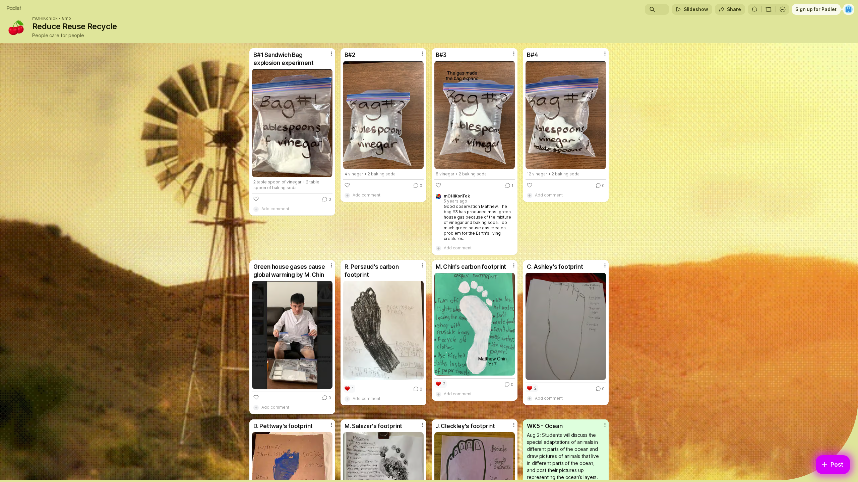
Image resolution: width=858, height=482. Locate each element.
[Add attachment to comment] (256, 209)
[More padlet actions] (782, 9)
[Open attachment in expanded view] (292, 123)
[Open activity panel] (754, 9)
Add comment (275, 208)
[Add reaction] (256, 199)
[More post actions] (331, 53)
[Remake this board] (768, 9)
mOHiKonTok (45, 18)
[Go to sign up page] (848, 9)
